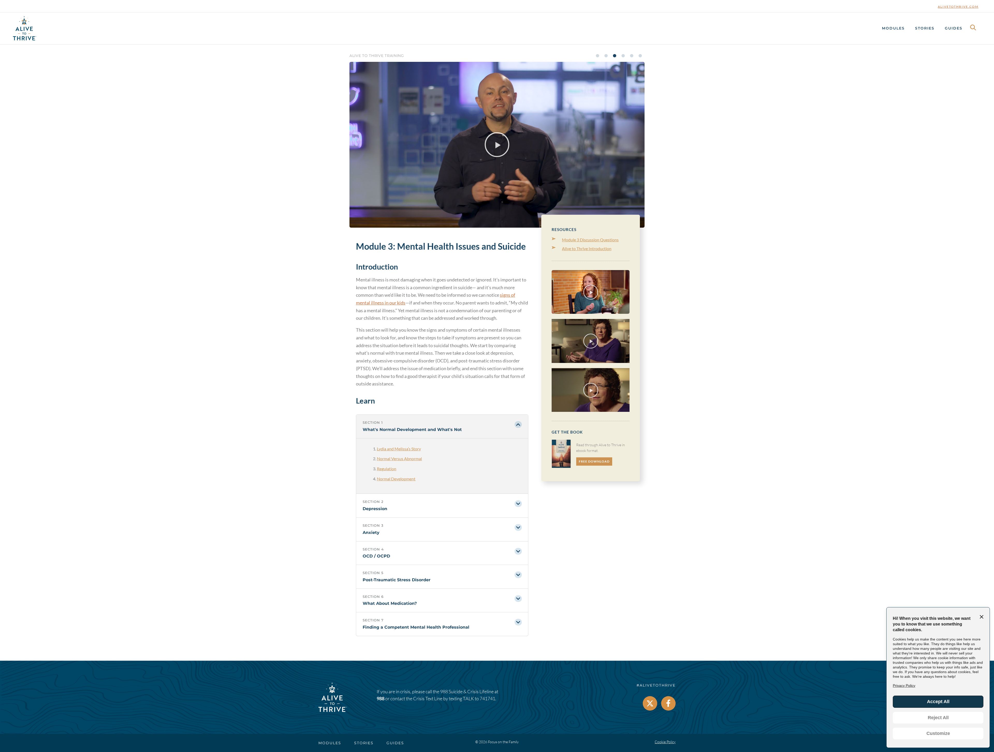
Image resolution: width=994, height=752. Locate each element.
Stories (924, 28)
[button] (497, 145)
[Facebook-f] (668, 703)
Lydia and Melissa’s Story (399, 448)
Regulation (386, 468)
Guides (953, 28)
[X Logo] (650, 703)
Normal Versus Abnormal (399, 458)
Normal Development (396, 478)
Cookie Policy (665, 742)
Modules (893, 28)
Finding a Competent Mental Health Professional (416, 627)
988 (380, 698)
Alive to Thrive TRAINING (376, 55)
